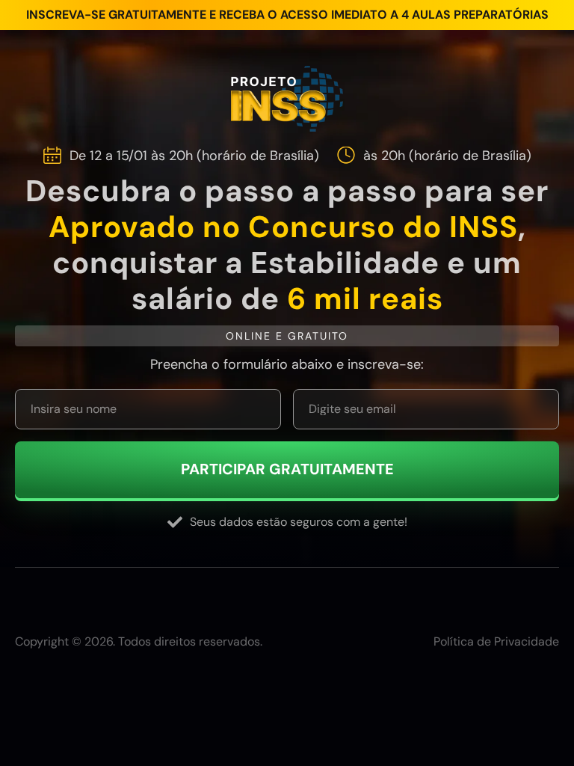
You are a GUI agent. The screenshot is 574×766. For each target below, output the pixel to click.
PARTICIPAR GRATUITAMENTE (287, 469)
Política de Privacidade (496, 642)
